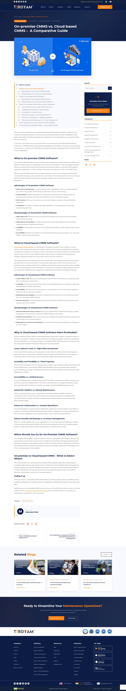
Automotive (77, 667)
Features (16, 650)
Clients (15, 661)
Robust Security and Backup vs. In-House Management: (40, 120)
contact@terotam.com (106, 683)
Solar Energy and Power (80, 647)
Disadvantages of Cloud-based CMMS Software (37, 102)
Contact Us (87, 7)
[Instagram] (14, 1)
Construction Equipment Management (97, 151)
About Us (43, 7)
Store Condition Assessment (40, 661)
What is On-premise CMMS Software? (31, 89)
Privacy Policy (96, 688)
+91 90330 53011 (87, 682)
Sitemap (56, 661)
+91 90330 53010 (88, 684)
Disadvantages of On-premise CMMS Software (37, 94)
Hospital (76, 674)
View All (105, 554)
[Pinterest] (25, 1)
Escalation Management (40, 664)
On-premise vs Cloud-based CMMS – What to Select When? (38, 125)
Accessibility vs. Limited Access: (32, 112)
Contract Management (97, 155)
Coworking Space (78, 657)
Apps (15, 657)
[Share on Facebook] (36, 524)
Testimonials (57, 654)
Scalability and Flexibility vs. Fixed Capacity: (35, 109)
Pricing (69, 7)
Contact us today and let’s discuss (36, 490)
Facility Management (39, 647)
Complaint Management (97, 146)
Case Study (56, 650)
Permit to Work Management (41, 671)
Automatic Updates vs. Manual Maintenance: (36, 115)
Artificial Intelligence (97, 127)
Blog (20, 16)
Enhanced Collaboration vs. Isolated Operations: (37, 117)
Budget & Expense (38, 667)
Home (15, 16)
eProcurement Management (41, 674)
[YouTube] (23, 1)
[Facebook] (16, 1)
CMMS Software (20, 21)
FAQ (55, 657)
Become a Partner (18, 667)
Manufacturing (77, 661)
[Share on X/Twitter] (32, 524)
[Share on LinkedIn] (28, 524)
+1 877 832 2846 (67, 683)
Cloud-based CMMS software (24, 247)
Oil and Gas (77, 664)
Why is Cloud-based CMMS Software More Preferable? (37, 104)
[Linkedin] (21, 1)
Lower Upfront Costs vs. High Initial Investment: (37, 107)
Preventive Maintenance (40, 657)
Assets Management (97, 135)
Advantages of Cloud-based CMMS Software (36, 99)
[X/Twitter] (90, 164)
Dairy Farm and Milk (79, 650)
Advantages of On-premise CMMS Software (36, 91)
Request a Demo (97, 110)
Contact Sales (71, 618)
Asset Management (38, 650)
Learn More (20, 587)
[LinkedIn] (86, 164)
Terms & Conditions (106, 688)
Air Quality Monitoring (97, 124)
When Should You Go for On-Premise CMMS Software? (37, 122)
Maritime (76, 671)
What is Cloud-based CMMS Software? (31, 96)
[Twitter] (19, 1)
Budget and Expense (97, 139)
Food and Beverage (78, 654)
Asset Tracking (97, 131)
